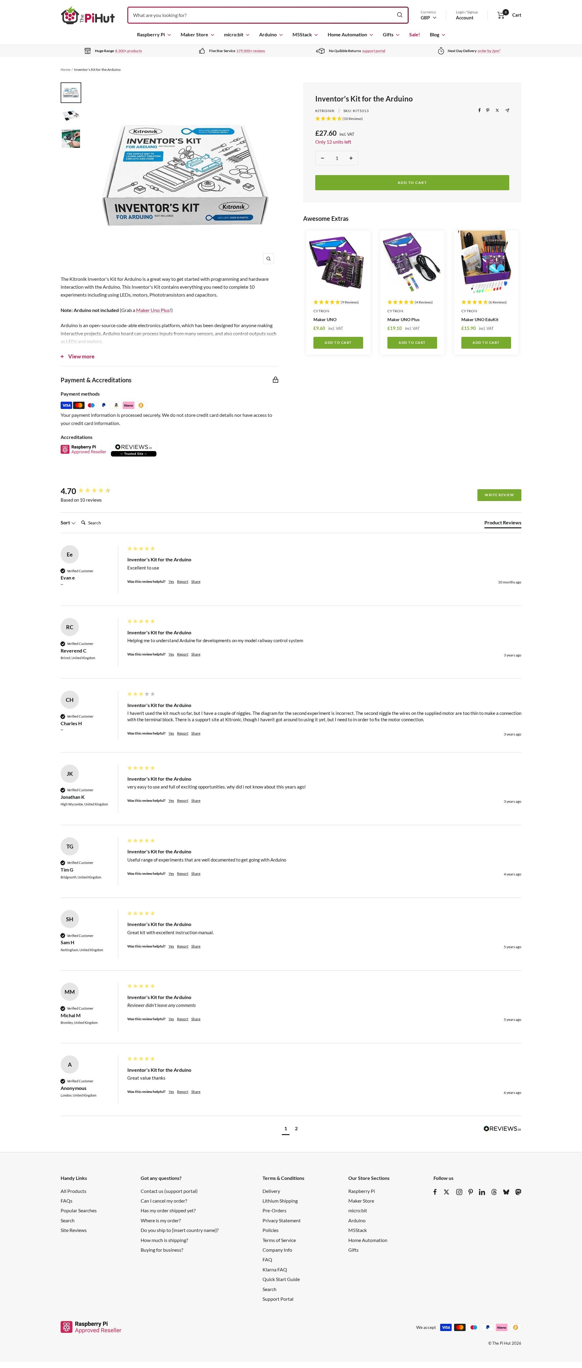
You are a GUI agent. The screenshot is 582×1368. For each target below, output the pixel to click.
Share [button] (195, 581)
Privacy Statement (282, 1220)
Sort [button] (66, 522)
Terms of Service (279, 1240)
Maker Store (194, 34)
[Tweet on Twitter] (497, 110)
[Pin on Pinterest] (487, 110)
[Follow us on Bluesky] (506, 1192)
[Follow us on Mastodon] (518, 1192)
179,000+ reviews (250, 50)
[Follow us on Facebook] (435, 1192)
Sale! (414, 34)
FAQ (267, 1259)
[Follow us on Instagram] (459, 1192)
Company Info (277, 1250)
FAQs (66, 1201)
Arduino (268, 34)
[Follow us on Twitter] (446, 1192)
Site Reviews (74, 1230)
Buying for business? (162, 1250)
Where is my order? (161, 1220)
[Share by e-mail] (507, 110)
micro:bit (233, 34)
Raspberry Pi (151, 34)
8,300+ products (128, 50)
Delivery (271, 1191)
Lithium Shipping (280, 1201)
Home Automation (347, 34)
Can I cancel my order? (164, 1201)
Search (68, 1220)
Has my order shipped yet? (168, 1210)
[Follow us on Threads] (494, 1192)
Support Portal (278, 1299)
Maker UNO (324, 319)
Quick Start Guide (281, 1279)
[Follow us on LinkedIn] (482, 1192)
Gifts (388, 34)
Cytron (321, 311)
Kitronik (325, 110)
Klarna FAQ (275, 1269)
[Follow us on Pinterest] (470, 1192)
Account (464, 17)
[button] (285, 1129)
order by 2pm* (489, 50)
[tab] (502, 523)
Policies (271, 1230)
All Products (73, 1191)
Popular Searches (79, 1210)
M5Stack (302, 34)
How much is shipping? (164, 1240)
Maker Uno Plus (153, 310)
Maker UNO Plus (403, 319)
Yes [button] (171, 581)
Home (65, 69)
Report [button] (182, 581)
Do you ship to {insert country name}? (180, 1230)
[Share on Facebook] (479, 110)
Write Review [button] (499, 495)
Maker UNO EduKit (479, 319)
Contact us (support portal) (169, 1191)
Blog (434, 34)
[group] (92, 491)
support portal (373, 50)
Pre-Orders (274, 1210)
